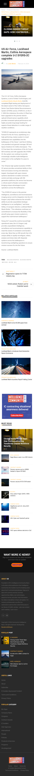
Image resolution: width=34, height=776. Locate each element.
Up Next (25, 282)
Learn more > (14, 610)
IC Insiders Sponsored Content (11, 691)
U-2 (15, 262)
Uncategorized (6, 748)
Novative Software (6, 627)
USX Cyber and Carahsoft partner (19, 518)
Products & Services (13, 10)
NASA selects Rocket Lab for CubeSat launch (18, 285)
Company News (14, 504)
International (5, 730)
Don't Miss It (10, 271)
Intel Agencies (14, 455)
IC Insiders (7, 27)
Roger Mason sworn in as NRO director (21, 457)
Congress (4, 716)
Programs (4, 745)
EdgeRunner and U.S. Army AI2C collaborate (19, 507)
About (3, 684)
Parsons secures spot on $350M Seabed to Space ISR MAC (19, 470)
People (3, 734)
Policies (4, 737)
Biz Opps (12, 492)
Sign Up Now (17, 565)
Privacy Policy (6, 698)
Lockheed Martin (26, 260)
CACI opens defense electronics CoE (20, 530)
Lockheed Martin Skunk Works (11, 101)
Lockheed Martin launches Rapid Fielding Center (16, 379)
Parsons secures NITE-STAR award (20, 481)
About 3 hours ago (18, 27)
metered (5, 262)
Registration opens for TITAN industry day (16, 274)
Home (3, 10)
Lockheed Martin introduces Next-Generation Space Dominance (15, 352)
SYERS (11, 262)
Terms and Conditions (8, 695)
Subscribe (4, 687)
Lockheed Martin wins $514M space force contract (14, 324)
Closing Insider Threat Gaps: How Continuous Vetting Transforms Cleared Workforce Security (16, 30)
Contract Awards (7, 321)
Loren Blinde (12, 64)
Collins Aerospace (13, 260)
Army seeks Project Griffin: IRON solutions (19, 495)
